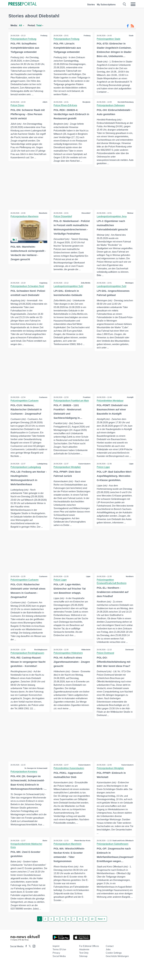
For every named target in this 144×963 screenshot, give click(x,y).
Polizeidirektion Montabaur (110, 400)
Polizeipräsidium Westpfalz (67, 467)
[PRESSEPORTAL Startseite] (22, 4)
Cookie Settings (114, 953)
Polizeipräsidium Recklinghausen (27, 653)
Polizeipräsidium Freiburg (23, 39)
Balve (45, 841)
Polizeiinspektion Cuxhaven (25, 400)
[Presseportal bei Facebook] (25, 946)
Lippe (131, 464)
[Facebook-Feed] (128, 25)
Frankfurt (86, 397)
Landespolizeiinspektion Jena (112, 216)
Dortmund (129, 650)
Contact (109, 946)
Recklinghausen (40, 650)
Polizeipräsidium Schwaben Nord (27, 286)
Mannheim (43, 213)
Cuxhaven (43, 397)
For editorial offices (89, 946)
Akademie (84, 949)
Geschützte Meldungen (117, 956)
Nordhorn (129, 576)
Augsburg (43, 283)
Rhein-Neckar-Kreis (82, 841)
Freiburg (43, 36)
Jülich (44, 102)
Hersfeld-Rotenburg (125, 102)
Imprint (56, 946)
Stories (91, 4)
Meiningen (129, 283)
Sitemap (83, 956)
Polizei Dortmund (105, 653)
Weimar (130, 213)
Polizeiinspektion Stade (108, 39)
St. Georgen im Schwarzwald (35, 768)
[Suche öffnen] (124, 4)
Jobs (108, 949)
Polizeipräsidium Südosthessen (112, 844)
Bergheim (86, 102)
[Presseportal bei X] (29, 946)
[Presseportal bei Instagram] (33, 946)
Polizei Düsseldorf (63, 216)
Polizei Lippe (103, 467)
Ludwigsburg (42, 464)
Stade (131, 36)
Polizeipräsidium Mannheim (24, 216)
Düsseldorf (86, 213)
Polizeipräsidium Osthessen (111, 105)
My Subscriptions (106, 4)
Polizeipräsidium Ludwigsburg (26, 467)
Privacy (56, 953)
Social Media (59, 956)
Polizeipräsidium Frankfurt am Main (71, 400)
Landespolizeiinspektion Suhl (68, 286)
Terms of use (59, 949)
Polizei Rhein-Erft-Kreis (65, 105)
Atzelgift (130, 397)
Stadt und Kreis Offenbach (122, 841)
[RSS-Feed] (132, 25)
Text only (83, 953)
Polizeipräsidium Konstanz (24, 771)
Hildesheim (85, 650)
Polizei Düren (17, 105)
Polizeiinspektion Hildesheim (68, 653)
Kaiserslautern (84, 464)
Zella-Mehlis (85, 283)
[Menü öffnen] (133, 4)
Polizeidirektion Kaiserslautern (69, 768)
